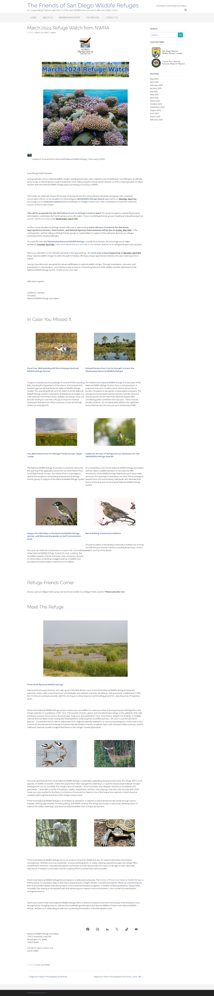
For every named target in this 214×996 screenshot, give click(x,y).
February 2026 (156, 85)
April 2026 (154, 82)
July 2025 (154, 91)
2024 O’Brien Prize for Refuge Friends (75, 213)
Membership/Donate (69, 17)
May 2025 (154, 94)
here (122, 591)
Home (33, 17)
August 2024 (155, 110)
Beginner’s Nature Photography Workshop (47, 976)
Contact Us (112, 17)
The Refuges (92, 17)
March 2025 (155, 100)
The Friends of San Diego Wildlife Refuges (83, 5)
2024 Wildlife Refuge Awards (91, 199)
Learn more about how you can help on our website (78, 244)
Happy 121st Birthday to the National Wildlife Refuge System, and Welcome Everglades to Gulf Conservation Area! (54, 536)
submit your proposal (43, 218)
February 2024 (156, 119)
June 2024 (154, 113)
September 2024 (157, 107)
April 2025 (154, 97)
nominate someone (52, 201)
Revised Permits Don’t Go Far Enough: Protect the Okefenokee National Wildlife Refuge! (109, 369)
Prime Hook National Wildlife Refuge (45, 684)
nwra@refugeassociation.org (40, 948)
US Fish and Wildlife (42, 965)
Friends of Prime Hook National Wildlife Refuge (120, 880)
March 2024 (155, 116)
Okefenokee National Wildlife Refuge (65, 241)
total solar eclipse (100, 253)
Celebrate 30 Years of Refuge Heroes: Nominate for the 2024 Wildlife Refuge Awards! (112, 455)
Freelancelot (41, 992)
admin (53, 32)
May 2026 (154, 79)
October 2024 (156, 104)
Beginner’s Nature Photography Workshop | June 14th (119, 976)
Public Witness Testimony (101, 227)
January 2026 (155, 88)
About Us (48, 17)
